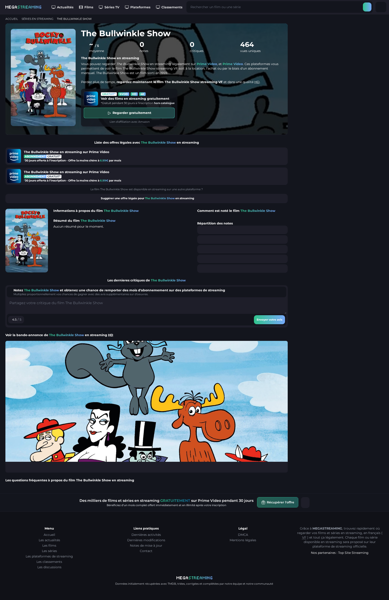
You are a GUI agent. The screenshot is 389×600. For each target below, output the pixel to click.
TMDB (172, 583)
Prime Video (207, 64)
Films (88, 7)
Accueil (11, 18)
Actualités (65, 7)
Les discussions (49, 567)
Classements (171, 7)
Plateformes (140, 7)
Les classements (49, 562)
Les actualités (49, 540)
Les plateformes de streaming (49, 556)
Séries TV (111, 7)
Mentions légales (243, 540)
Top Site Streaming (353, 553)
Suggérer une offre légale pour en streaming (147, 198)
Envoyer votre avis (269, 319)
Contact (146, 551)
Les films (49, 545)
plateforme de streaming (332, 546)
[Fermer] (305, 502)
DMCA (243, 535)
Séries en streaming (37, 18)
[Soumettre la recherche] (367, 6)
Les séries (49, 551)
